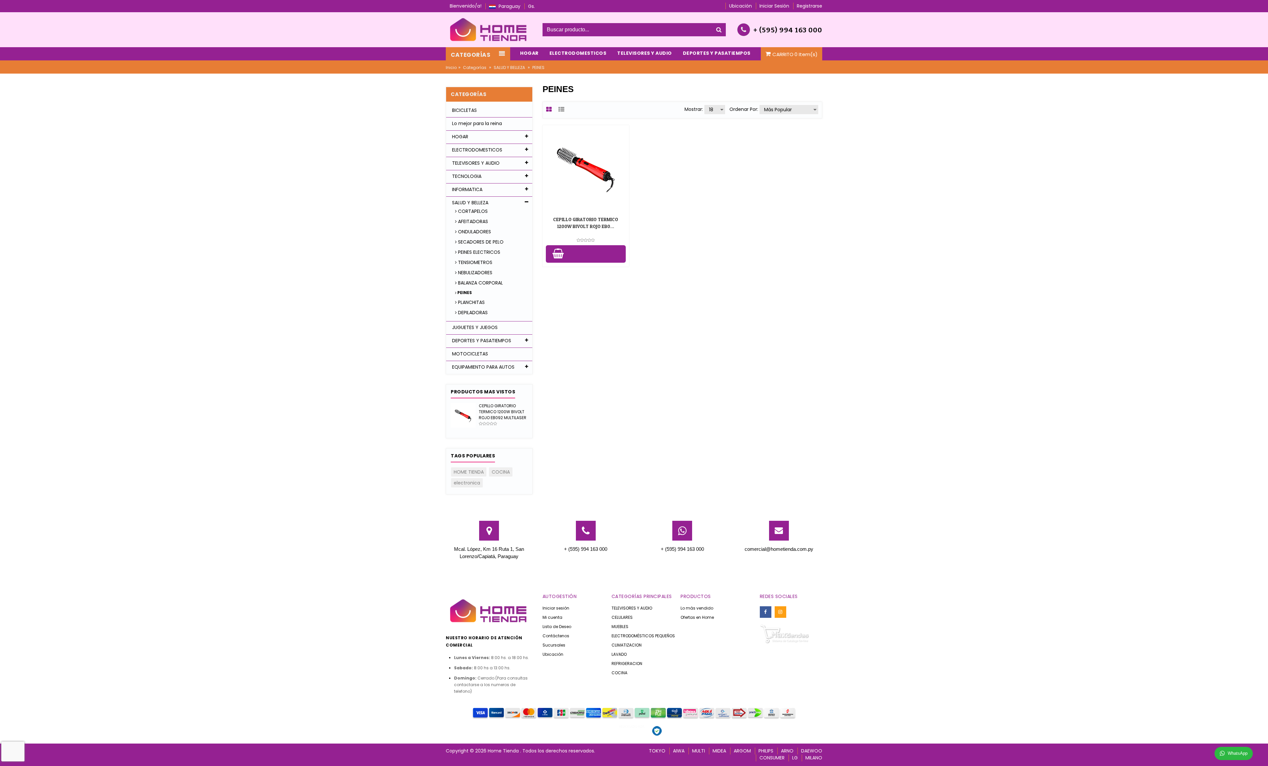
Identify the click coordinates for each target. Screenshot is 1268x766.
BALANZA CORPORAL (480, 283)
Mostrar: (694, 109)
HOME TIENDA (469, 472)
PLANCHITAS (471, 302)
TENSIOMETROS (474, 262)
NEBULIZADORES (474, 272)
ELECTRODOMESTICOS (476, 150)
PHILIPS (765, 751)
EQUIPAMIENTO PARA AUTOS (482, 367)
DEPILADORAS (472, 312)
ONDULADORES (474, 231)
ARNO (787, 751)
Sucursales (554, 645)
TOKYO (657, 751)
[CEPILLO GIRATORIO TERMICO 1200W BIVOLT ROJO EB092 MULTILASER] (463, 415)
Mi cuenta (552, 617)
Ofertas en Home (697, 617)
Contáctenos (556, 636)
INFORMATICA (466, 189)
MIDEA (719, 751)
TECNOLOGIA (466, 176)
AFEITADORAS (472, 221)
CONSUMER (772, 757)
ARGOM (742, 751)
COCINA (501, 472)
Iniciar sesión (556, 608)
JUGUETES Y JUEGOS (474, 327)
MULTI (698, 751)
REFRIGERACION (627, 663)
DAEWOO (811, 751)
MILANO (813, 757)
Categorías (474, 67)
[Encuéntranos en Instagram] (780, 612)
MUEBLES (620, 626)
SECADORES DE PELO (480, 242)
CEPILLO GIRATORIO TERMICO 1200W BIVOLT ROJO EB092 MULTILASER (502, 411)
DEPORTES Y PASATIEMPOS (481, 340)
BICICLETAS (464, 110)
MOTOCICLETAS (469, 353)
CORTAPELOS (472, 211)
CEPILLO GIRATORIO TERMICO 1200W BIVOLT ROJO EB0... (585, 222)
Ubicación (553, 654)
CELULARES (622, 617)
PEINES (464, 292)
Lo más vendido (697, 608)
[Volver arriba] (1261, 754)
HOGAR (459, 136)
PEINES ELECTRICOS (478, 252)
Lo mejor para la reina (476, 123)
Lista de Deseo (557, 626)
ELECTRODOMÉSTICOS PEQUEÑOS (643, 636)
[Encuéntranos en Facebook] (765, 612)
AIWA (679, 751)
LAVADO (619, 654)
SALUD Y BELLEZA (509, 67)
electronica (467, 483)
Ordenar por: (743, 109)
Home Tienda (504, 751)
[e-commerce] (489, 29)
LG (795, 757)
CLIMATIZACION (627, 645)
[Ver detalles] (586, 168)
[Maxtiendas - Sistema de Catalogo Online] (784, 633)
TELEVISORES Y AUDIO (475, 163)
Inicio (451, 67)
